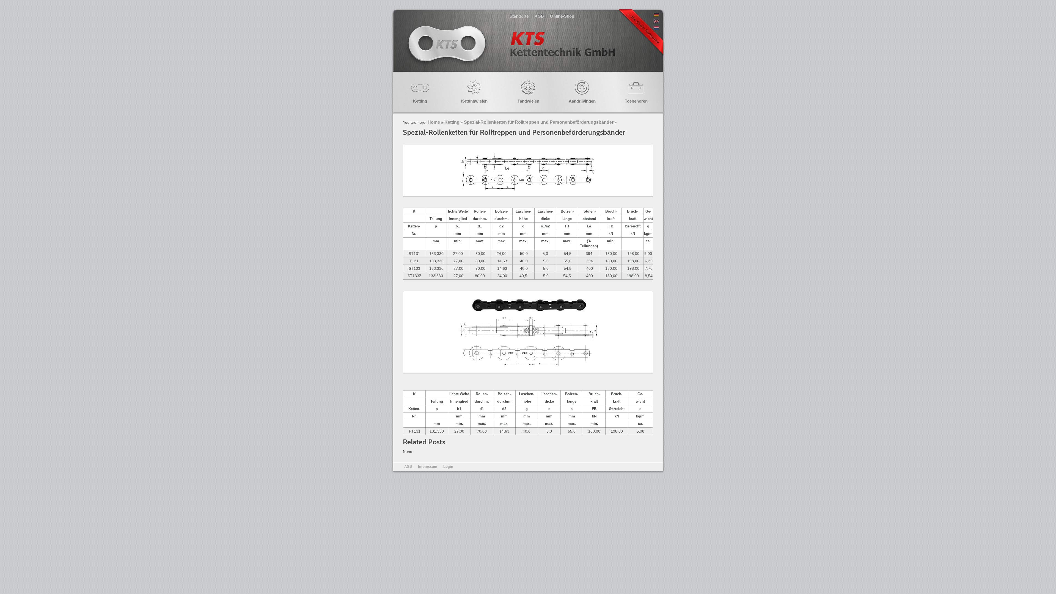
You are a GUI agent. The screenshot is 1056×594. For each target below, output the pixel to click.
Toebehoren (636, 101)
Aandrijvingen (582, 101)
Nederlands (511, 49)
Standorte (519, 16)
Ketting (420, 101)
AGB (539, 16)
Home (434, 122)
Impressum (427, 466)
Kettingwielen (474, 101)
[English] (656, 21)
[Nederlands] (656, 28)
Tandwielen (528, 101)
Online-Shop (562, 16)
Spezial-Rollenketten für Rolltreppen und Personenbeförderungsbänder (539, 122)
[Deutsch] (656, 15)
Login (448, 466)
